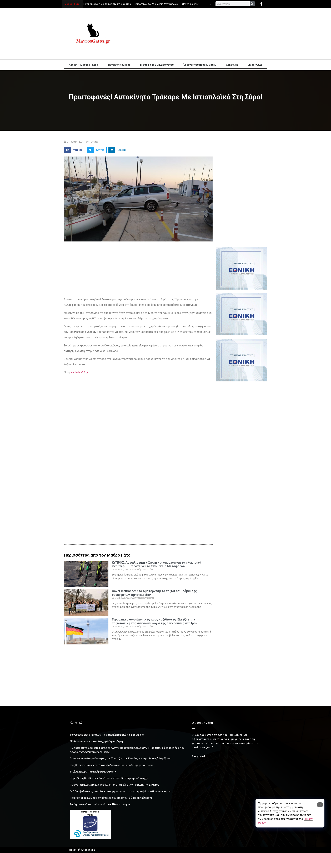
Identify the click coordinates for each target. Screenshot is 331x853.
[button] (74, 150)
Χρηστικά (232, 64)
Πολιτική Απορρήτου (82, 849)
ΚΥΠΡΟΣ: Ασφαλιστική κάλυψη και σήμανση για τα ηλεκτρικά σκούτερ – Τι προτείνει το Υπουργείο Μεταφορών (101, 3)
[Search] (252, 3)
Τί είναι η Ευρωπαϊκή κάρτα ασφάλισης (93, 771)
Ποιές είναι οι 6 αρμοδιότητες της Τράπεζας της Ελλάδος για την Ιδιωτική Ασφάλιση (120, 758)
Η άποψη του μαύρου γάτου (157, 64)
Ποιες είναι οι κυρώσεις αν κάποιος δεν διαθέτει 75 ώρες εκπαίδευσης (111, 797)
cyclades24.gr (79, 372)
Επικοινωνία (255, 64)
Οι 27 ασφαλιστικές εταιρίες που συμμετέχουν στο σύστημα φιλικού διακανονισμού (120, 791)
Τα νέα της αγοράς (119, 64)
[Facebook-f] (261, 4)
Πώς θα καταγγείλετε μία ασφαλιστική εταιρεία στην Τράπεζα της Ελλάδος (114, 784)
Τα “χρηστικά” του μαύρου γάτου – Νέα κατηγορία (100, 804)
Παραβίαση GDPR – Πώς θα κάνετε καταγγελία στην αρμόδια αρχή (109, 778)
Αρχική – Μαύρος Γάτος (83, 64)
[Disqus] (138, 480)
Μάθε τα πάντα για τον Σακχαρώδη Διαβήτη (96, 741)
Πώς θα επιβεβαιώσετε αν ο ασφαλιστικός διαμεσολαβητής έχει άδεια (112, 765)
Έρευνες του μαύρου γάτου (199, 64)
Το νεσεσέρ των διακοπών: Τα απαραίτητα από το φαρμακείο (107, 734)
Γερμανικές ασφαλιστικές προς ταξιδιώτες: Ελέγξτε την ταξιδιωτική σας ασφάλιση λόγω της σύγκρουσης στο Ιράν (154, 621)
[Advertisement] (196, 33)
